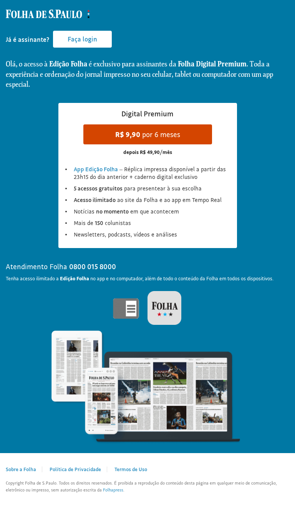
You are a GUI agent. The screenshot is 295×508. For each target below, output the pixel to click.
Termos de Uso (130, 469)
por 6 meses (147, 134)
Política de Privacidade (75, 469)
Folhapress (113, 490)
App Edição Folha (96, 169)
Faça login (82, 39)
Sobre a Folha (21, 469)
